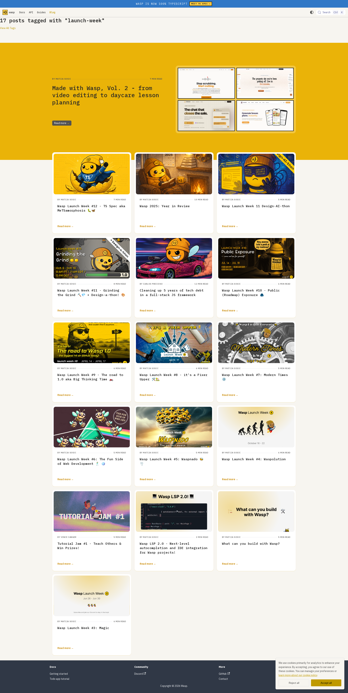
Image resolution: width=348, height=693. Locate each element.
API (31, 12)
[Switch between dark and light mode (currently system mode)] (311, 12)
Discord (138, 673)
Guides (41, 12)
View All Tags (8, 28)
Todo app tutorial (59, 678)
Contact (223, 678)
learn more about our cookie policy (298, 675)
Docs (22, 12)
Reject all (294, 682)
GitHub (223, 673)
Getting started (59, 673)
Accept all (326, 682)
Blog (52, 12)
